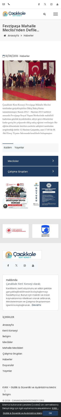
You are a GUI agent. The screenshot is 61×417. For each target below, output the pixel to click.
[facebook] (39, 4)
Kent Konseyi (10, 330)
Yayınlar (7, 371)
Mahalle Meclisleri (13, 348)
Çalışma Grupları (18, 171)
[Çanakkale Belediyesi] (45, 231)
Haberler (29, 35)
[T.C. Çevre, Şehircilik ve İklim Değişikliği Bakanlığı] (16, 231)
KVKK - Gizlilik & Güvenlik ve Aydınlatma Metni (29, 387)
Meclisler (13, 161)
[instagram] (51, 4)
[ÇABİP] (15, 195)
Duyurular (8, 365)
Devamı (36, 305)
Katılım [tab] (8, 147)
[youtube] (57, 4)
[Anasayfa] (15, 14)
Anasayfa (13, 35)
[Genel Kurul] (45, 194)
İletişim (7, 336)
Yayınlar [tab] (19, 147)
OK (50, 413)
